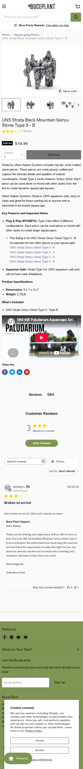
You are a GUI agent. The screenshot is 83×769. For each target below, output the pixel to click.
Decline (39, 750)
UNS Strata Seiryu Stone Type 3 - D (32, 257)
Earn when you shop (57, 25)
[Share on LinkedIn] (19, 372)
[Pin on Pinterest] (27, 372)
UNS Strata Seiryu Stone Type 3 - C (32, 252)
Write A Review (41, 443)
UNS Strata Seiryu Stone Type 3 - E (32, 261)
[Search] (76, 17)
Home (6, 34)
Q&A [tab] (50, 394)
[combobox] (36, 17)
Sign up (59, 682)
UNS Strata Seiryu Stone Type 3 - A (32, 247)
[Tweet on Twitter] (12, 372)
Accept (40, 740)
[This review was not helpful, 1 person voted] (75, 587)
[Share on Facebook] (5, 372)
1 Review (26, 131)
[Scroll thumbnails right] (78, 105)
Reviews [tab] (35, 394)
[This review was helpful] (68, 587)
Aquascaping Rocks (26, 34)
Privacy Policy (33, 730)
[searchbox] (22, 461)
